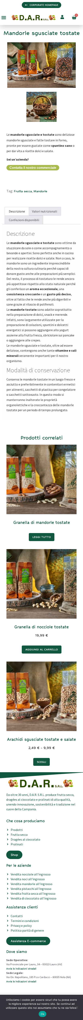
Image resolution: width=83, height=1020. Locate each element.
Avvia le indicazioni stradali (21, 968)
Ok (42, 1014)
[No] (77, 1007)
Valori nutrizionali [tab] (44, 211)
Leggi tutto (41, 536)
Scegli (41, 761)
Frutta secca (23, 191)
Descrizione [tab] (17, 211)
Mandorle (40, 191)
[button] (4, 17)
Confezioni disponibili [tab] (24, 220)
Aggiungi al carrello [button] (41, 649)
